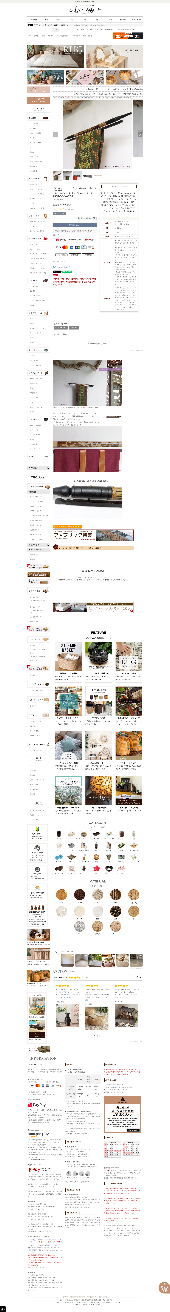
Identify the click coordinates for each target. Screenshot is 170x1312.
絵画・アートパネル (36, 378)
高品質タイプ (34, 645)
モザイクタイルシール (37, 810)
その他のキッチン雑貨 (37, 208)
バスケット (120, 29)
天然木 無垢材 (36, 520)
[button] (137, 977)
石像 (31, 388)
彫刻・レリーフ (35, 383)
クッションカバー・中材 (37, 300)
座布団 (32, 305)
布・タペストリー (35, 286)
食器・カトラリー (35, 184)
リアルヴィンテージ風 (39, 515)
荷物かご (33, 439)
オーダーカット (35, 554)
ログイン (116, 89)
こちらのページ (76, 1156)
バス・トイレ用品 (35, 133)
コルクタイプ (36, 539)
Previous (55, 134)
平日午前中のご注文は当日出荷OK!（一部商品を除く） (52, 25)
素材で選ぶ (123, 20)
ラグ (72, 20)
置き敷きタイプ (35, 607)
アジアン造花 (34, 244)
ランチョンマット (35, 198)
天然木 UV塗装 (36, 525)
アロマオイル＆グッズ (37, 328)
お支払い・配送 (39, 36)
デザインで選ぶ (35, 735)
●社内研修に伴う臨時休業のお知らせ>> (85, 1)
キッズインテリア (35, 789)
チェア (32, 766)
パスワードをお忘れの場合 (133, 89)
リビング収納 (34, 123)
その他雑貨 (33, 171)
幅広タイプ (35, 506)
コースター (132, 29)
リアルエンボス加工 (38, 511)
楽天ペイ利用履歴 (47, 1194)
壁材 (97, 20)
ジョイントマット (35, 675)
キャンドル (33, 337)
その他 (32, 412)
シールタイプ (34, 597)
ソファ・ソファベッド (37, 780)
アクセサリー (34, 360)
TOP (29, 36)
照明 (46, 20)
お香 (31, 318)
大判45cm (41, 649)
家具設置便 (33, 794)
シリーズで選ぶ (35, 731)
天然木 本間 (35, 534)
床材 (85, 20)
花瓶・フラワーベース (37, 263)
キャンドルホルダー (36, 333)
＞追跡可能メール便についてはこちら (77, 1134)
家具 (110, 20)
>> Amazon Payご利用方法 (36, 1160)
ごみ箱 (126, 29)
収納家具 (33, 775)
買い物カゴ (138, 20)
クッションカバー (102, 29)
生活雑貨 (34, 20)
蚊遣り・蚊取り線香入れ (37, 161)
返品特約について (59, 261)
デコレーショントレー (37, 407)
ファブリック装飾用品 (82, 98)
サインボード (34, 430)
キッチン (59, 20)
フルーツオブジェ (35, 402)
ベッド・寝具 (34, 784)
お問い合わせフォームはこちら (114, 1092)
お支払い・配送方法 (98, 1297)
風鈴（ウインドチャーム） (38, 273)
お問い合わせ (87, 36)
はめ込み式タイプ (35, 617)
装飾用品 (33, 291)
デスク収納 (33, 128)
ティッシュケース (35, 142)
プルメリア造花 (35, 249)
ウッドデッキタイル (36, 690)
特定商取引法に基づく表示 (133, 94)
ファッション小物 (35, 365)
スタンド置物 (34, 397)
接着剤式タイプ (35, 621)
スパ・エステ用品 (35, 425)
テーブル (33, 770)
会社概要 (51, 36)
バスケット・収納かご (37, 194)
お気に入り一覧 (92, 89)
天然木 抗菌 (35, 530)
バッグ (32, 356)
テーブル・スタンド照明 (37, 221)
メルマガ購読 (75, 36)
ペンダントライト (35, 226)
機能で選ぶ (33, 726)
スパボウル (33, 342)
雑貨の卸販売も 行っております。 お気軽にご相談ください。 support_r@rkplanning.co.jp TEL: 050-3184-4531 (37, 918)
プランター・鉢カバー (37, 258)
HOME (56, 98)
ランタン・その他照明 (37, 231)
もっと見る (98, 1036)
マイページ (105, 89)
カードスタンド (35, 449)
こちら (35, 1267)
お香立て (33, 323)
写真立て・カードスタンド (38, 268)
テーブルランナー (91, 29)
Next (140, 134)
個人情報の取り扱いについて (109, 94)
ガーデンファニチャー (37, 751)
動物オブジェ (34, 393)
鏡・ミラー (33, 147)
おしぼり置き (34, 444)
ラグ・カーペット (35, 721)
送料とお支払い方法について (84, 94)
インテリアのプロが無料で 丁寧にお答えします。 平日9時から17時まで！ (37, 856)
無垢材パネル (34, 706)
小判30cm (34, 649)
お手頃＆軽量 (36, 496)
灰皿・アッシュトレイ (37, 157)
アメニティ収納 (35, 435)
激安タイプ (33, 653)
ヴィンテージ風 (37, 501)
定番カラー (34, 600)
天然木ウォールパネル (37, 815)
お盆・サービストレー (37, 189)
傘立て (32, 152)
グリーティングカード (37, 462)
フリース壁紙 (34, 820)
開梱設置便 (33, 559)
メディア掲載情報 (62, 36)
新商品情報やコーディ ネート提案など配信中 (37, 876)
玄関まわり (33, 166)
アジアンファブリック (66, 98)
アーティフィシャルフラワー (39, 254)
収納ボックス (112, 29)
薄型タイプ (33, 660)
